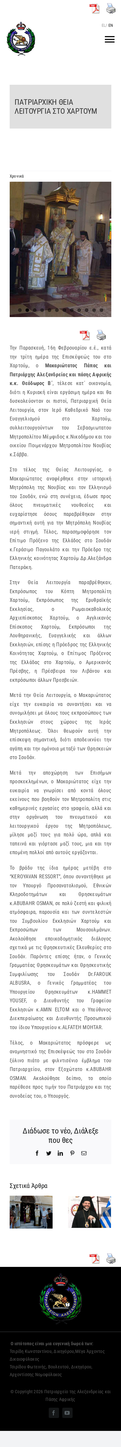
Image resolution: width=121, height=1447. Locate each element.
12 (101, 310)
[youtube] (67, 1413)
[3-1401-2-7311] (60, 249)
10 (86, 310)
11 (94, 310)
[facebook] (54, 1413)
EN (110, 25)
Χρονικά (17, 176)
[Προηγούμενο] (14, 1212)
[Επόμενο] (106, 1212)
